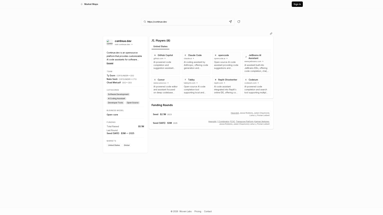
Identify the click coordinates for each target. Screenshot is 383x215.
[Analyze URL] (230, 22)
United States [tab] (160, 46)
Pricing (197, 211)
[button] (166, 63)
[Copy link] (271, 33)
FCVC (232, 121)
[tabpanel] (211, 74)
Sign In (297, 4)
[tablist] (211, 47)
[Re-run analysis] (239, 22)
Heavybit (235, 113)
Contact (208, 211)
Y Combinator (223, 121)
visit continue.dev (122, 44)
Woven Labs (185, 211)
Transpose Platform (244, 121)
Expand (110, 63)
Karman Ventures (261, 121)
